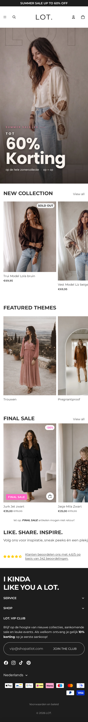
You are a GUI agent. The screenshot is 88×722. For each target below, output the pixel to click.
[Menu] (5, 17)
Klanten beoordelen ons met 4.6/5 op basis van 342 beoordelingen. (53, 556)
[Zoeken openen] (14, 17)
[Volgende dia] (79, 246)
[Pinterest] (28, 662)
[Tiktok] (20, 662)
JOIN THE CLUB (65, 649)
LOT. (49, 713)
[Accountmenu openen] (73, 17)
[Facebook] (6, 662)
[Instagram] (13, 662)
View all (79, 194)
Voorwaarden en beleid (44, 704)
